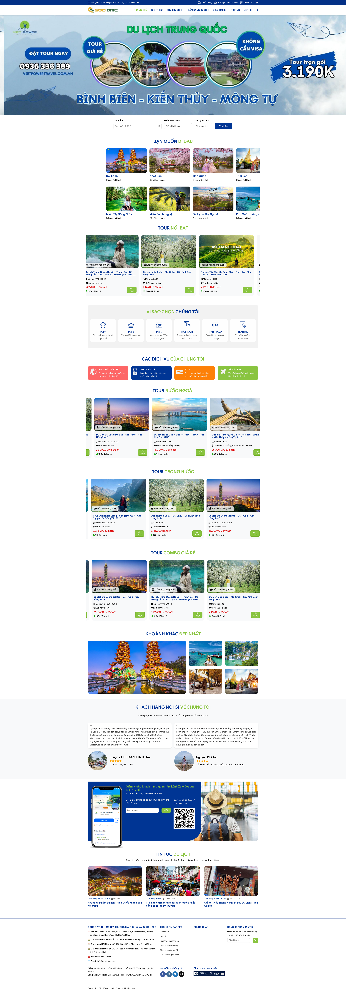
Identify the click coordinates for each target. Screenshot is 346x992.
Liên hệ (246, 2)
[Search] (257, 10)
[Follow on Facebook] (163, 974)
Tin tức (235, 10)
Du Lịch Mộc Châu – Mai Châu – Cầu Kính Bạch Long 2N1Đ (235, 273)
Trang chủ (140, 10)
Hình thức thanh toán (169, 941)
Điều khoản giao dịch (169, 955)
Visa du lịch (220, 10)
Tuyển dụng (207, 2)
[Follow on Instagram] (169, 974)
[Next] (335, 65)
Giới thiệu (157, 10)
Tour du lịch (174, 10)
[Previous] (10, 65)
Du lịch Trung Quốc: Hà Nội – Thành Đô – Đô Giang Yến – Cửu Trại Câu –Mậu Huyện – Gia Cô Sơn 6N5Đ (178, 273)
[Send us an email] (181, 974)
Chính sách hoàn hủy (169, 945)
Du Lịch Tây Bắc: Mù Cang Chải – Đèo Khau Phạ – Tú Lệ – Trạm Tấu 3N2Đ (100, 436)
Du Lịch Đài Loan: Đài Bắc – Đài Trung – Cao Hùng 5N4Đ (214, 436)
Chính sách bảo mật (169, 950)
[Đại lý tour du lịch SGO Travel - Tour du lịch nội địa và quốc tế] (103, 10)
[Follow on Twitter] (175, 974)
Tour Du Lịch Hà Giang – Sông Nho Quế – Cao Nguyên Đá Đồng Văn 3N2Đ (214, 517)
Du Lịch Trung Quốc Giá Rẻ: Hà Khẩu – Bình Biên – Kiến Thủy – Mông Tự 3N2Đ (120, 273)
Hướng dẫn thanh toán (228, 2)
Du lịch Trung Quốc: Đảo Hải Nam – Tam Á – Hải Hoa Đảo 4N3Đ (157, 517)
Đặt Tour (141, 290)
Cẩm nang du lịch (198, 10)
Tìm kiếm (223, 126)
